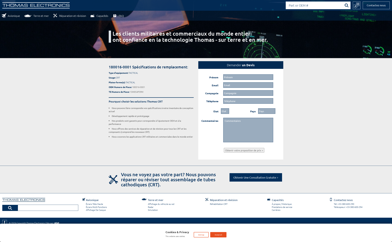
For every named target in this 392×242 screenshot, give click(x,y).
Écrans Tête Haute (94, 203)
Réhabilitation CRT (219, 203)
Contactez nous (376, 5)
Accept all (218, 234)
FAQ (121, 15)
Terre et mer (41, 15)
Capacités (102, 15)
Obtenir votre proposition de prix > (244, 150)
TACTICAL (133, 72)
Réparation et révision (72, 15)
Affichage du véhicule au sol (161, 203)
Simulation (153, 209)
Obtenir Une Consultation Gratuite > (255, 177)
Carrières (276, 209)
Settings (201, 234)
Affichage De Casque (96, 209)
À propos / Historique (282, 203)
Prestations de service (282, 206)
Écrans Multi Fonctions (96, 206)
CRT (118, 77)
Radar (150, 206)
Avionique (14, 15)
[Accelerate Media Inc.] (56, 222)
